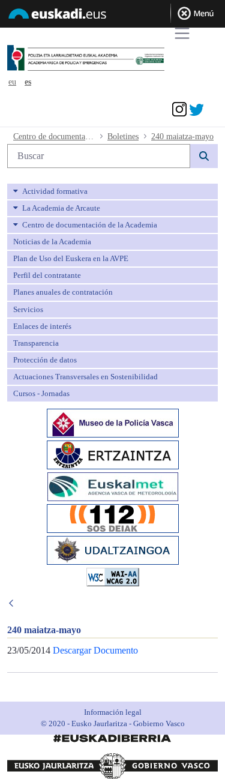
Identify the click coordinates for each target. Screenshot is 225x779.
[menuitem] (112, 191)
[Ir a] (105, 58)
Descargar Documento (95, 650)
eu (12, 81)
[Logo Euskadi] (112, 16)
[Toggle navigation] (182, 33)
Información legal (113, 712)
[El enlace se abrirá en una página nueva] (113, 422)
